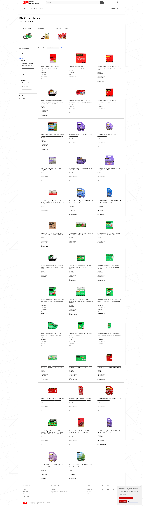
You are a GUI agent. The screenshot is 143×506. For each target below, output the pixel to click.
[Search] (102, 2)
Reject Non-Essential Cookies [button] (125, 498)
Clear (62, 47)
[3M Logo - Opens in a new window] (31, 2)
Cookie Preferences (46, 502)
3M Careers (25, 491)
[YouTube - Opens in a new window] (108, 489)
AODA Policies (90, 493)
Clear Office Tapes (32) (27, 63)
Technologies (26, 496)
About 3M (25, 489)
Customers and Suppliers (28, 493)
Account (115, 8)
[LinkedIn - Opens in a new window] (103, 489)
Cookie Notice (122, 494)
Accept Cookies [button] (123, 501)
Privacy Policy (39, 502)
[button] (133, 501)
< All (20, 56)
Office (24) (24, 86)
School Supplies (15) (27, 89)
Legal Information (32, 502)
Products (26, 8)
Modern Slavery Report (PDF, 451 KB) (59, 492)
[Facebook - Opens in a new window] (113, 489)
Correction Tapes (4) (27, 65)
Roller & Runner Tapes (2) (28, 68)
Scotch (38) (22, 98)
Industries (34, 8)
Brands (41, 8)
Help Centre (89, 489)
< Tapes (21, 58)
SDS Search (53, 489)
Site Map (89, 491)
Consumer (52, 47)
